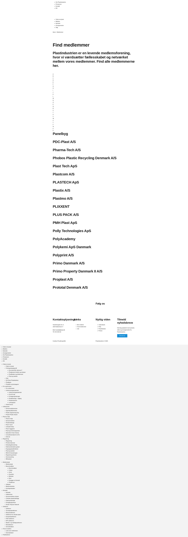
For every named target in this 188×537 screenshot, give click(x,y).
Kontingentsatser (10, 488)
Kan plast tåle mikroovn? (15, 370)
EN (56, 8)
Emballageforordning (11, 445)
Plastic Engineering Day (12, 412)
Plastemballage (10, 422)
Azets (10, 472)
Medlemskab (6, 462)
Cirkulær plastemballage (12, 498)
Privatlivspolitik (62, 341)
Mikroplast (8, 459)
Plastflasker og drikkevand (16, 374)
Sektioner (5, 506)
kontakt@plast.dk (60, 330)
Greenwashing (10, 457)
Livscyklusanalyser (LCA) (13, 434)
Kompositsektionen (11, 516)
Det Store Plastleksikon (12, 380)
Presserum (58, 4)
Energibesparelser (11, 502)
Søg (57, 27)
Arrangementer (60, 25)
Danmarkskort (9, 532)
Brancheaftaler (10, 466)
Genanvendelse (10, 420)
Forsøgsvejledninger (14, 396)
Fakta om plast (7, 364)
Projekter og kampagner (12, 384)
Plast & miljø (6, 416)
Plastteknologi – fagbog (15, 398)
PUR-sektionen (10, 518)
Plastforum (12, 482)
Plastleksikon (102, 328)
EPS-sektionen (10, 520)
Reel (10, 478)
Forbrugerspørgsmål (11, 368)
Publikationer (6, 534)
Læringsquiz (12, 402)
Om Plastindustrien (61, 2)
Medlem (58, 21)
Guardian (11, 474)
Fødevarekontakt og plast (13, 447)
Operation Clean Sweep (12, 432)
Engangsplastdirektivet (12, 449)
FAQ (100, 326)
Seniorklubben (10, 526)
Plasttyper (8, 382)
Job (78, 328)
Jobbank (8, 484)
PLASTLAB (12, 394)
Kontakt (58, 6)
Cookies (55, 341)
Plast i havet (9, 424)
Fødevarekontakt (10, 500)
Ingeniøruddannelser (11, 410)
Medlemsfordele (10, 486)
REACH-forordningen (11, 453)
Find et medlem (7, 528)
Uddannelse (6, 406)
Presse (100, 330)
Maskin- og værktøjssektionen (14, 522)
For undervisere (7, 386)
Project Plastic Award (11, 414)
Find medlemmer (81, 326)
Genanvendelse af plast (12, 496)
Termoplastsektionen (11, 510)
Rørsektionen (9, 524)
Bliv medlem (80, 324)
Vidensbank (102, 324)
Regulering (6, 438)
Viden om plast (60, 19)
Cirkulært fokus (10, 426)
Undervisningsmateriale (12, 390)
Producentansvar (10, 442)
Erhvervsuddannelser (11, 408)
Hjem (54, 32)
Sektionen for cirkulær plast (13, 514)
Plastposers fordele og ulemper (17, 372)
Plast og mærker (13, 376)
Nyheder (58, 23)
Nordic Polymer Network (12, 504)
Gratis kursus (9, 404)
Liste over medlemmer (12, 530)
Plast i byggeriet (10, 428)
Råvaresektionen (10, 512)
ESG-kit (8, 436)
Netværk (5, 490)
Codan (10, 470)
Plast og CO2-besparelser (13, 430)
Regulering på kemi (11, 455)
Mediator (11, 476)
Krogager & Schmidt (14, 480)
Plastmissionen (13, 400)
